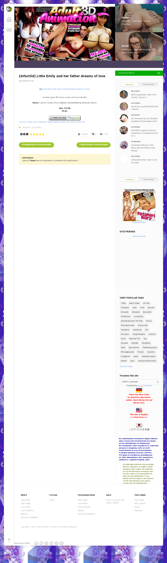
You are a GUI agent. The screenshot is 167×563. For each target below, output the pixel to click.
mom (123, 339)
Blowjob (136, 312)
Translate (147, 385)
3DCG (73, 122)
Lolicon (22, 122)
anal (135, 307)
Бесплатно (134, 347)
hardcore (125, 330)
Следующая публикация (93, 145)
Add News (25, 500)
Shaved (124, 343)
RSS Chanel (140, 503)
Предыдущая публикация (36, 145)
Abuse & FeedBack (29, 517)
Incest (29, 122)
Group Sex (143, 325)
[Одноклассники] (24, 134)
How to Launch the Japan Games (115, 501)
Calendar (129, 179)
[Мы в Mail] (62, 543)
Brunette (147, 312)
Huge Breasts (139, 334)
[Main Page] (9, 9)
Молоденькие (127, 352)
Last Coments (27, 510)
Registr (24, 514)
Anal (142, 307)
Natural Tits (134, 339)
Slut (35, 122)
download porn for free (131, 321)
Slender (134, 343)
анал (136, 356)
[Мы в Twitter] (41, 543)
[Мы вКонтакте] (36, 543)
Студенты (125, 356)
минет (124, 361)
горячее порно (149, 356)
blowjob (124, 312)
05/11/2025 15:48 (26, 81)
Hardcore (137, 330)
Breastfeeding (54, 122)
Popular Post (149, 84)
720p (123, 303)
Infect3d (81, 122)
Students (146, 343)
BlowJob (65, 122)
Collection (125, 316)
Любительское (150, 347)
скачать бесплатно (147, 361)
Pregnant (42, 122)
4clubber (84, 134)
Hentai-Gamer (139, 236)
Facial (148, 321)
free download (127, 325)
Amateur (125, 307)
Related (129, 84)
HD (146, 330)
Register (138, 510)
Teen (123, 347)
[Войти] (9, 19)
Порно (140, 352)
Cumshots (138, 316)
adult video (134, 303)
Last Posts (26, 507)
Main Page (25, 503)
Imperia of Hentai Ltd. (51, 527)
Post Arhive (149, 179)
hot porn (125, 334)
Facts (51, 500)
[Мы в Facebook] (46, 543)
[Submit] (158, 73)
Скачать (151, 352)
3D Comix (36, 127)
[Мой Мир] (27, 134)
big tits (151, 307)
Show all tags (126, 366)
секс (132, 361)
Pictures (26, 127)
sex (145, 339)
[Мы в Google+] (51, 543)
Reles (137, 507)
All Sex (146, 303)
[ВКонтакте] (21, 134)
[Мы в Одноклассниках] (57, 543)
